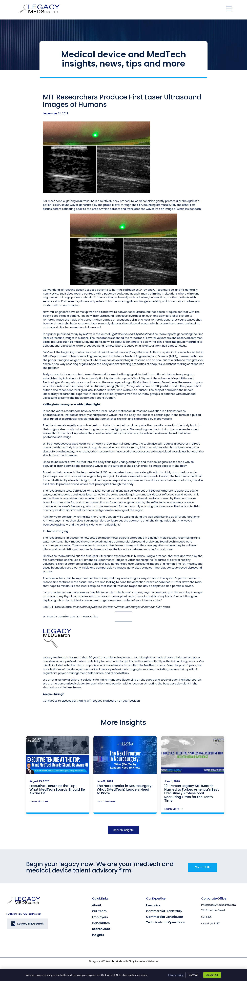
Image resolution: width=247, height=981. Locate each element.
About (96, 905)
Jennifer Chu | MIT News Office (78, 616)
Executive (153, 905)
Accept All (212, 974)
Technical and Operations (165, 922)
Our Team (99, 911)
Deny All (193, 974)
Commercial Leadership (164, 911)
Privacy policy (175, 975)
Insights (98, 935)
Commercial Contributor (164, 917)
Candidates (101, 923)
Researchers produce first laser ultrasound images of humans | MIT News (121, 607)
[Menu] (228, 8)
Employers (100, 917)
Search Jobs (101, 929)
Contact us (50, 701)
